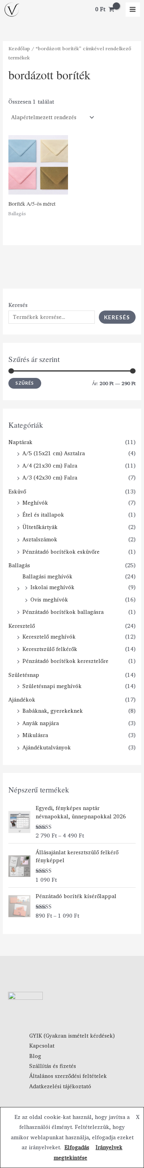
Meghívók (35, 502)
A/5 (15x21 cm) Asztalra (53, 453)
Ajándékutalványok (46, 747)
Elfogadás (76, 1147)
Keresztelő (21, 625)
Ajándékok (21, 699)
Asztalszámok (39, 539)
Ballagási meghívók (47, 576)
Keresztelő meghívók (49, 636)
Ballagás (19, 565)
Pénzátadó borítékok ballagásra (63, 612)
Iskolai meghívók (52, 587)
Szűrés (25, 382)
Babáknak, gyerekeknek (52, 710)
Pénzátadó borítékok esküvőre (61, 551)
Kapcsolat (41, 1045)
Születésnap (23, 675)
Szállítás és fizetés (52, 1066)
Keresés (18, 305)
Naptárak (20, 442)
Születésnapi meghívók (52, 686)
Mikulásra (35, 735)
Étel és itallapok (43, 514)
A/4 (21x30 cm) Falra (49, 465)
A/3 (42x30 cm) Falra (49, 477)
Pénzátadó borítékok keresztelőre (65, 661)
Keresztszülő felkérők (49, 649)
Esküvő (17, 491)
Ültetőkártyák (40, 527)
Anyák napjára (40, 723)
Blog (35, 1056)
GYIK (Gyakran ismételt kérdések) (72, 1035)
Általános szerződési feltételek (68, 1076)
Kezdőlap (19, 48)
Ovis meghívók (49, 599)
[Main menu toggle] (133, 9)
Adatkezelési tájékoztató (60, 1086)
